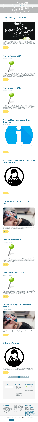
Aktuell (17, 386)
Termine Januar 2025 (12, 88)
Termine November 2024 (13, 273)
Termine (17, 394)
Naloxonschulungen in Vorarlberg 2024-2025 (17, 306)
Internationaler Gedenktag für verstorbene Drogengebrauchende (29, 391)
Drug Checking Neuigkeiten (14, 18)
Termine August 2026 (30, 386)
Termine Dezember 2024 (13, 240)
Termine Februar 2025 (12, 56)
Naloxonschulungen (19, 393)
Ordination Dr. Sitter (11, 343)
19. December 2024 (5, 124)
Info (16, 392)
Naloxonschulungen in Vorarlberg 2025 (17, 202)
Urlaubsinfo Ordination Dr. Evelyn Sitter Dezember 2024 (19, 161)
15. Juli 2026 (26, 392)
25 (27, 377)
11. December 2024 (5, 165)
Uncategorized (18, 395)
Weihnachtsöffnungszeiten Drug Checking (16, 121)
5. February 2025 (5, 20)
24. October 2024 (5, 309)
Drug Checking (18, 389)
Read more (5, 47)
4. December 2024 (5, 206)
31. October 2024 (5, 275)
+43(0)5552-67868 (31, 407)
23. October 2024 (5, 345)
